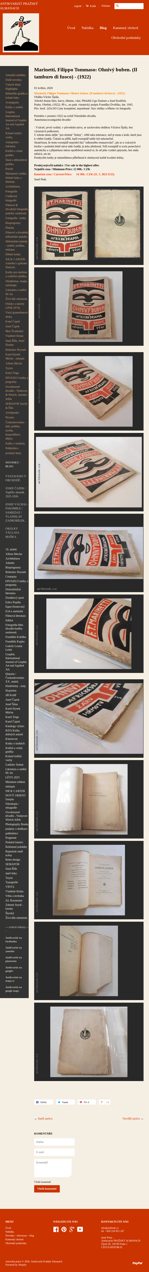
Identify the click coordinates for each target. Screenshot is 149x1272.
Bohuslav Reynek (15, 349)
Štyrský (9, 913)
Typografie (11, 882)
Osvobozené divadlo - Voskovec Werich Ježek (16, 816)
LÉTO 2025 (12, 777)
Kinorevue (11, 738)
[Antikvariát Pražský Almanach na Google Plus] (72, 1230)
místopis (10, 786)
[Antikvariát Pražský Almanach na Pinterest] (64, 1230)
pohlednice (11, 833)
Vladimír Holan (14, 335)
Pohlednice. (12, 448)
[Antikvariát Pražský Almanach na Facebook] (56, 1230)
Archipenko (12, 412)
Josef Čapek (12, 326)
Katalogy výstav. (15, 726)
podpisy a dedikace (16, 828)
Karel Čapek (12, 321)
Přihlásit (106, 6)
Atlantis (9, 562)
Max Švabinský (14, 331)
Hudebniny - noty (15, 686)
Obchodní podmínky (126, 38)
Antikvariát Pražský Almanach (46, 1261)
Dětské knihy (13, 254)
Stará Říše (11, 868)
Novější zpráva (131, 1118)
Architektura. (13, 186)
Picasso (9, 417)
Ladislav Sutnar (14, 764)
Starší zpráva (45, 1118)
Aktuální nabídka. (15, 75)
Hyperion (10, 690)
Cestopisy (11, 576)
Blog (103, 28)
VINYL (10, 886)
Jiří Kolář (10, 695)
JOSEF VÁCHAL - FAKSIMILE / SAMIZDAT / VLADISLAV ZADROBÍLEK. (17, 512)
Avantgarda (12, 102)
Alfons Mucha (13, 363)
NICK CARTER (15, 791)
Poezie (9, 168)
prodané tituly (13, 453)
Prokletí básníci (14, 842)
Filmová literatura (15, 615)
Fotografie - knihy (15, 218)
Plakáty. (10, 227)
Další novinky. (13, 79)
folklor (9, 620)
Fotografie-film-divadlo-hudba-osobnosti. (14, 628)
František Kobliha (15, 636)
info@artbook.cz (109, 1228)
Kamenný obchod (125, 28)
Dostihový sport (14, 597)
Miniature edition (15, 781)
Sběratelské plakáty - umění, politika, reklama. (16, 245)
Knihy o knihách (15, 743)
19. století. (11, 549)
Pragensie (11, 837)
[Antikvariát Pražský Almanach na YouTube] (80, 1230)
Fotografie (11, 191)
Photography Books (16, 824)
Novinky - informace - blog (19, 1235)
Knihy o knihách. (15, 443)
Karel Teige (12, 372)
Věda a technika (14, 895)
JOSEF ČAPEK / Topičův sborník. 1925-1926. (15, 492)
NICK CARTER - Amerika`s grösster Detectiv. (16, 263)
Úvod (71, 28)
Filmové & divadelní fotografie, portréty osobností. (17, 209)
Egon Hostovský (15, 606)
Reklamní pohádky (16, 846)
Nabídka (87, 28)
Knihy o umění (14, 107)
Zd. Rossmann (13, 900)
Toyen (9, 368)
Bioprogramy (13, 222)
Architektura (12, 558)
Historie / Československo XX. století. (14, 677)
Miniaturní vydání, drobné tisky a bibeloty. (16, 177)
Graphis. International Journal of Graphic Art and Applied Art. (16, 120)
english (77, 6)
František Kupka (15, 641)
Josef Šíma (11, 704)
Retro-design (12, 859)
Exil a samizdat (14, 611)
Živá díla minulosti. (16, 298)
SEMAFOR (12, 864)
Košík (92, 6)
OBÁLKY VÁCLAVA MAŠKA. (12, 532)
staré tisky (11, 873)
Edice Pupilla (13, 602)
